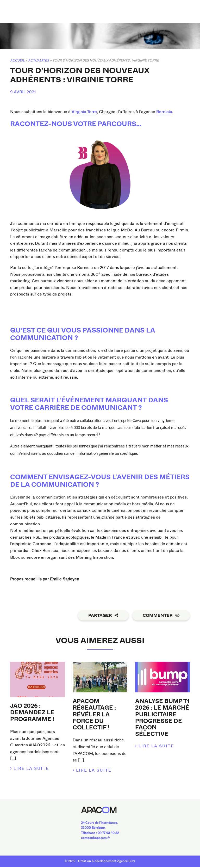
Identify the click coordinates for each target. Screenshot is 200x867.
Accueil (17, 60)
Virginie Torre (84, 111)
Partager (100, 615)
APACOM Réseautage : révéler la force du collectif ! (94, 714)
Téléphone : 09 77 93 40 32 (100, 833)
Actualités (38, 60)
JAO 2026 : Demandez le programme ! (32, 712)
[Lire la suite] (37, 679)
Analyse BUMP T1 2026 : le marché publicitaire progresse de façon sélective (162, 717)
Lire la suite (31, 768)
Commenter (158, 615)
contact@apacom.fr (95, 838)
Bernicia (164, 111)
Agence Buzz (126, 861)
